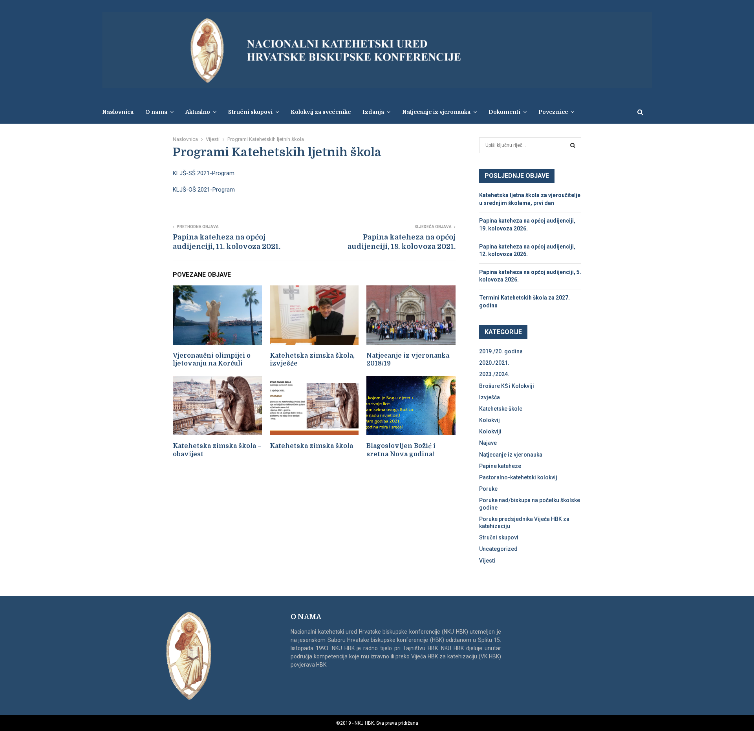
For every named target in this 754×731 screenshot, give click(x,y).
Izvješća (489, 397)
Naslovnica (118, 112)
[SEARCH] (572, 145)
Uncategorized (498, 549)
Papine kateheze (500, 466)
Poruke (488, 489)
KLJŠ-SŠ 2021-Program (203, 173)
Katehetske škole (500, 409)
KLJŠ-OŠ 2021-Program (204, 189)
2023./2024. (494, 374)
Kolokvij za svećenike (321, 112)
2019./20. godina (501, 351)
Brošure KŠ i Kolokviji (506, 386)
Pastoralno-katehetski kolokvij (518, 477)
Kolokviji (490, 431)
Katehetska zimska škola (311, 446)
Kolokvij (489, 420)
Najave (488, 443)
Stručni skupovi (498, 537)
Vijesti (487, 560)
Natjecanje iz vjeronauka (436, 112)
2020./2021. (494, 363)
